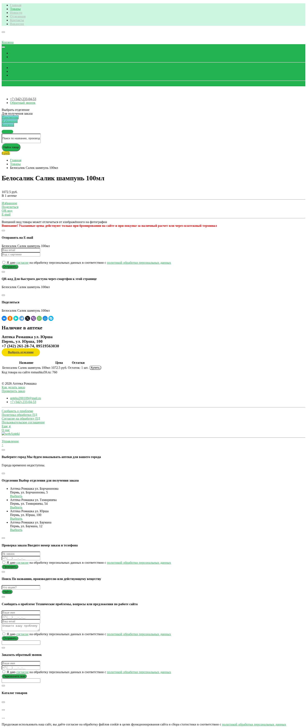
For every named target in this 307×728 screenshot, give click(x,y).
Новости (16, 12)
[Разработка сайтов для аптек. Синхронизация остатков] (11, 434)
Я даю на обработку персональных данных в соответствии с (88, 262)
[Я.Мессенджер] (15, 318)
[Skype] (50, 318)
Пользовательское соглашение (23, 422)
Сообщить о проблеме (17, 411)
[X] (27, 318)
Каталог (16, 57)
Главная (15, 5)
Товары (15, 9)
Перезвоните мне (14, 676)
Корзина (16, 75)
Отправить (10, 266)
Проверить (10, 566)
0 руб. (6, 153)
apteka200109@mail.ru (25, 398)
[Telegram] (21, 318)
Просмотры (18, 67)
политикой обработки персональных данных (139, 262)
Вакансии (17, 24)
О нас (6, 430)
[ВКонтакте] (4, 318)
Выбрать (16, 496)
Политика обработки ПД (19, 415)
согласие (22, 262)
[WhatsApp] (39, 318)
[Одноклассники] (10, 318)
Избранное (17, 71)
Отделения (17, 16)
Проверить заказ (13, 391)
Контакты (17, 20)
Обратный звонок (14, 84)
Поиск (14, 53)
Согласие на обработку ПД (21, 418)
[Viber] (33, 318)
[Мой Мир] (45, 318)
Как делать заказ (13, 387)
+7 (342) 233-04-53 (23, 99)
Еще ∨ (6, 426)
